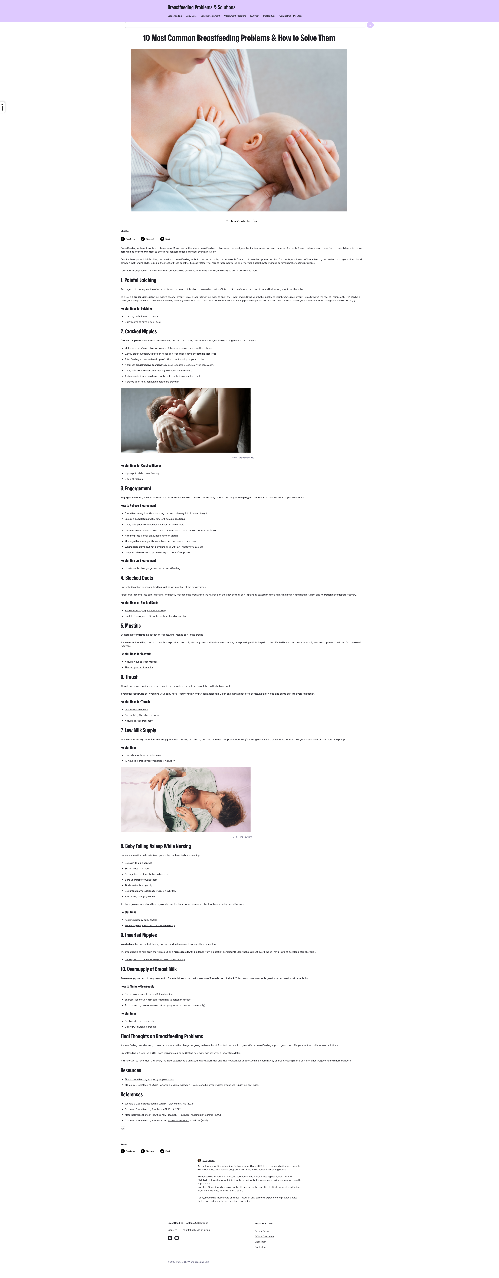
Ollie (207, 1261)
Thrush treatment (143, 720)
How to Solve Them (178, 1120)
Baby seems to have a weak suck (143, 321)
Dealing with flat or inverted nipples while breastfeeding (155, 959)
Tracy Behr (209, 1160)
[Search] (370, 25)
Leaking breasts (147, 1026)
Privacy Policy (262, 1231)
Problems (157, 1109)
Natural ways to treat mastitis (141, 661)
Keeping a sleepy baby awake (141, 919)
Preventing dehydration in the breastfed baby (150, 925)
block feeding (165, 994)
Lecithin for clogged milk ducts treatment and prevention (156, 616)
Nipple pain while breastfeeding (142, 473)
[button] (2, 107)
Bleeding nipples (134, 479)
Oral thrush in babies (136, 709)
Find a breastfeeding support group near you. (149, 1079)
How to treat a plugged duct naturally (145, 610)
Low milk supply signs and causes (143, 755)
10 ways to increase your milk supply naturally (150, 760)
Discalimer (260, 1241)
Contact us (260, 1247)
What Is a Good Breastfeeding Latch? (145, 1103)
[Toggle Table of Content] (254, 221)
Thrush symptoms (149, 715)
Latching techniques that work (141, 316)
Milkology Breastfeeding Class (141, 1085)
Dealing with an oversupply (139, 1021)
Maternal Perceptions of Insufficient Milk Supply (151, 1114)
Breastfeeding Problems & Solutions (201, 7)
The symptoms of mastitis (139, 667)
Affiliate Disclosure (264, 1236)
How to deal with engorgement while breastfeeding (152, 568)
